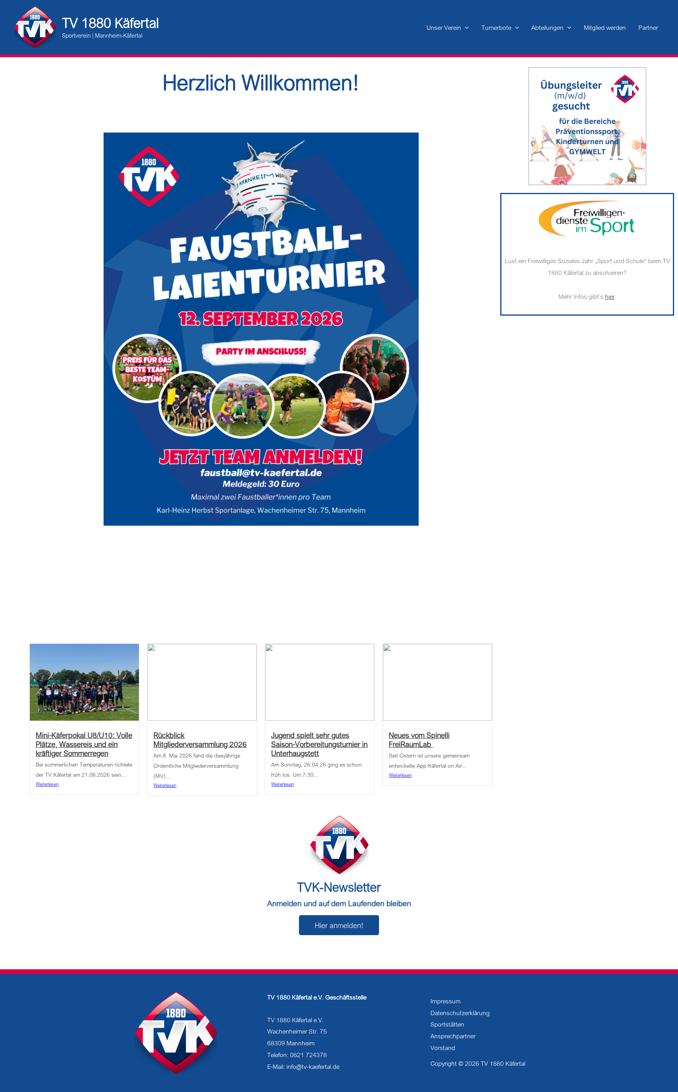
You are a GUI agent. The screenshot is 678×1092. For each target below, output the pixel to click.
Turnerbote (496, 27)
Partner (648, 27)
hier (610, 296)
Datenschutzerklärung (460, 1013)
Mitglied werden (605, 27)
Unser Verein (443, 27)
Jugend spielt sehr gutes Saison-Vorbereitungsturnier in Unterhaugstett (319, 744)
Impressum (445, 1001)
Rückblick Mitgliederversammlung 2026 (200, 739)
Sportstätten (447, 1024)
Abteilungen (547, 27)
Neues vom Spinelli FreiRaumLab (419, 739)
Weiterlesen (47, 784)
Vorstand (442, 1048)
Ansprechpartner (453, 1036)
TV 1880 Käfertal (110, 23)
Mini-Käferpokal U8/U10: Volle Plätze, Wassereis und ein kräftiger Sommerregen (84, 744)
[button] (465, 27)
